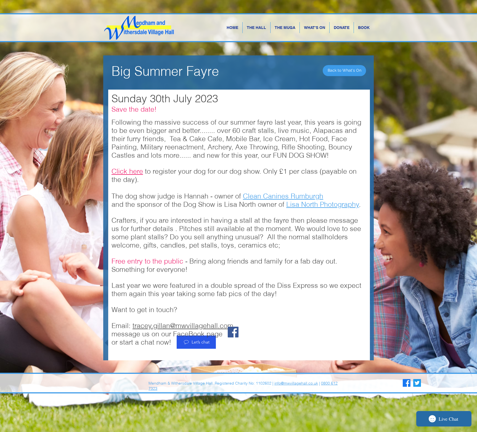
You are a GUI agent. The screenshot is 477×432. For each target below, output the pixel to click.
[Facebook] (233, 332)
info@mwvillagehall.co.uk (296, 383)
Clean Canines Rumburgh (283, 196)
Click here (127, 171)
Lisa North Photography (322, 204)
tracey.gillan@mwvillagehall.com (182, 325)
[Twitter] (417, 383)
